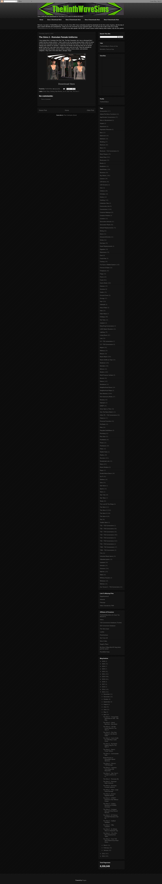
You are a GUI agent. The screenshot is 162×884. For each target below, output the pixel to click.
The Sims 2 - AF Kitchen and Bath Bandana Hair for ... (110, 816)
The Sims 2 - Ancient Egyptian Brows (109, 794)
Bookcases (103, 160)
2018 (103, 681)
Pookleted (103, 439)
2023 (103, 669)
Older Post (90, 110)
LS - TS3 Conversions (106, 344)
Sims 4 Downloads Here (111, 19)
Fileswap (102, 602)
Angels (102, 123)
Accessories (103, 111)
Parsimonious (104, 635)
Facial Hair (103, 258)
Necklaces (103, 384)
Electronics (103, 252)
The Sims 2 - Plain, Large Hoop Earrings (110, 790)
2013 (103, 692)
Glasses (102, 286)
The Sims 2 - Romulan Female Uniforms (110, 786)
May (105, 712)
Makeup (102, 350)
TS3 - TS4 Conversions (107, 538)
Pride (101, 449)
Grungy (102, 298)
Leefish (102, 632)
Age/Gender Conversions (107, 117)
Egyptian (102, 249)
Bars (101, 132)
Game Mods (103, 283)
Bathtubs (102, 138)
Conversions (103, 209)
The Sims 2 (76, 91)
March (106, 845)
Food (101, 280)
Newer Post (43, 110)
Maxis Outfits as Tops (106, 360)
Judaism (102, 323)
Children (102, 191)
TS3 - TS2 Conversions (107, 535)
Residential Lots (104, 461)
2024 (103, 666)
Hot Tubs (102, 320)
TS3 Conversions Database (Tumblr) (111, 622)
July (105, 707)
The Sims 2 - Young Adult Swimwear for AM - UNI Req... (110, 718)
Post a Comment (46, 99)
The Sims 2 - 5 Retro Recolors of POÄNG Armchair (109, 805)
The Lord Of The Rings (107, 504)
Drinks (102, 240)
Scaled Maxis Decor (106, 473)
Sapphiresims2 (104, 596)
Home (41, 19)
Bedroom (102, 145)
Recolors (102, 458)
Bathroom (103, 135)
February (106, 848)
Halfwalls (102, 304)
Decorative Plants (105, 224)
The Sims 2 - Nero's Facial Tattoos (109, 750)
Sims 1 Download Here (54, 19)
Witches (102, 584)
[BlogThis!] (69, 89)
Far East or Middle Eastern (108, 264)
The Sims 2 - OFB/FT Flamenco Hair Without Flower (110, 799)
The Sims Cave (104, 629)
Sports (102, 489)
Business (102, 172)
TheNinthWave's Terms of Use (109, 46)
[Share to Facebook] (73, 89)
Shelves (102, 479)
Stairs (101, 492)
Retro (101, 464)
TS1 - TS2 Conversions (107, 525)
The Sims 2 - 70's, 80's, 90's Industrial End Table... (110, 834)
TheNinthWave (104, 102)
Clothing (52, 91)
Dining (102, 231)
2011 (103, 856)
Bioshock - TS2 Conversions (108, 151)
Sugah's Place (104, 644)
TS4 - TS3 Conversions (107, 544)
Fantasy (102, 261)
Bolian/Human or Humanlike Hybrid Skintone (109, 759)
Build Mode (103, 169)
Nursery (102, 399)
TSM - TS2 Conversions (107, 547)
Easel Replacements (106, 246)
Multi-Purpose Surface (106, 375)
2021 (103, 674)
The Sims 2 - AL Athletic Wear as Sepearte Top (110, 829)
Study (101, 501)
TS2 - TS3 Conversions (107, 528)
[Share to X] (71, 89)
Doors (102, 234)
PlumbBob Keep (105, 652)
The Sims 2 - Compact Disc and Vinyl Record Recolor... (110, 811)
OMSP (102, 406)
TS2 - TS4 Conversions (107, 531)
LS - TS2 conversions (106, 341)
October (106, 699)
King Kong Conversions (107, 326)
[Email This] (67, 89)
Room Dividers (104, 467)
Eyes (101, 255)
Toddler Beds (104, 522)
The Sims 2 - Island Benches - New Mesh (110, 723)
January (106, 850)
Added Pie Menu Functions (108, 114)
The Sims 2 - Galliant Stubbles (109, 821)
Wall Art (102, 571)
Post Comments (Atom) (70, 115)
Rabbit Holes (104, 452)
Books (102, 163)
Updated (102, 562)
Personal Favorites (105, 421)
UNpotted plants (105, 559)
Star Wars (103, 498)
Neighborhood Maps (106, 390)
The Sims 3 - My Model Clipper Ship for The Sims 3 (110, 745)
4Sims (102, 619)
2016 (103, 687)
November (107, 696)
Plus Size (102, 436)
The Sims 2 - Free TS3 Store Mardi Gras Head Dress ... (110, 840)
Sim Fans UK (104, 638)
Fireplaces (103, 270)
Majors (102, 347)
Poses (102, 442)
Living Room (103, 335)
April (105, 714)
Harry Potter (103, 307)
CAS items (103, 181)
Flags (101, 274)
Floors (102, 277)
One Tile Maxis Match (106, 412)
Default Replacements (106, 228)
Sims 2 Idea (103, 641)
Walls (101, 574)
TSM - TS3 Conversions (107, 550)
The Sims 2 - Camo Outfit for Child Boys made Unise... (110, 739)
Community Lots (105, 206)
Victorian (102, 568)
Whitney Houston (105, 578)
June (105, 709)
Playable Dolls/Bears (106, 430)
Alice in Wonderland (106, 120)
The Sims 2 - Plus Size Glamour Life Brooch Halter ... (110, 734)
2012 (103, 853)
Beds (101, 148)
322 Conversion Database (107, 625)
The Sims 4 (103, 516)
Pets (101, 427)
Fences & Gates (105, 267)
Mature (102, 353)
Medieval (102, 363)
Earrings (102, 243)
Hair (101, 301)
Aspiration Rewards (105, 129)
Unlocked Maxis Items (106, 556)
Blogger (84, 880)
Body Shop (46, 91)
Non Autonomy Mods (106, 396)
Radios (102, 455)
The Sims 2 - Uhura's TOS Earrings (109, 764)
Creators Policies (105, 215)
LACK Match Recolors (106, 329)
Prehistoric (103, 446)
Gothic (102, 292)
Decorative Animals (105, 221)
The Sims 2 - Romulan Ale (111, 779)
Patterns (102, 418)
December (107, 694)
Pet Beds (102, 424)
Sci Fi (64, 91)
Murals (102, 378)
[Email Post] (64, 88)
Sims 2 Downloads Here (73, 19)
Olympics (102, 402)
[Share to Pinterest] (74, 89)
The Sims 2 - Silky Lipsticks (108, 825)
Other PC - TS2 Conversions (108, 415)
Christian (102, 194)
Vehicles (102, 565)
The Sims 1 (103, 507)
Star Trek (69, 91)
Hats (101, 310)
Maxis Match (103, 356)
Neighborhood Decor (106, 387)
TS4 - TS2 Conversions (107, 541)
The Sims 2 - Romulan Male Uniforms (110, 782)
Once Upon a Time (105, 409)
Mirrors (102, 369)
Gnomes (102, 289)
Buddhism (103, 166)
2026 (103, 661)
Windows (102, 581)
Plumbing (102, 433)
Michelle (102, 366)
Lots (101, 338)
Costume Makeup (105, 212)
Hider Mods (103, 313)
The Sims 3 (103, 513)
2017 (103, 684)
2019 (103, 679)
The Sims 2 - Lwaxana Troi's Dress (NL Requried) (110, 769)
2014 (103, 689)
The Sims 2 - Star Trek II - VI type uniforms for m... (111, 775)
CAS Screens (104, 185)
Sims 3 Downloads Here (92, 19)
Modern (102, 372)
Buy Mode (103, 175)
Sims (101, 482)
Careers (102, 178)
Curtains (102, 218)
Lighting (102, 332)
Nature (102, 381)
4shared (102, 599)
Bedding (102, 142)
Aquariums (103, 126)
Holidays (102, 317)
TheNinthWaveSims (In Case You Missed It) (50, 28)
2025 (103, 664)
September (107, 702)
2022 (103, 671)
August (106, 704)
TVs (101, 553)
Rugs (101, 470)
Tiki (101, 519)
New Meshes (58, 91)
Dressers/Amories (105, 237)
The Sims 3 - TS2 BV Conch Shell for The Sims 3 (109, 728)
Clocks (102, 197)
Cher (101, 188)
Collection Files (104, 203)
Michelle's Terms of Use (107, 49)
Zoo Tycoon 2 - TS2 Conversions (110, 587)
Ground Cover (104, 295)
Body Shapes (104, 154)
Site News (103, 485)
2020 (103, 676)
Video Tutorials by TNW (107, 605)
